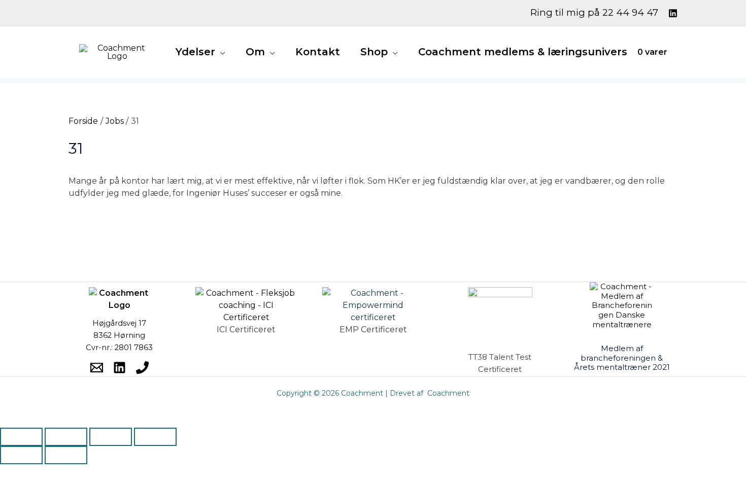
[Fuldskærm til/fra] (66, 437)
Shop (374, 52)
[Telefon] (142, 367)
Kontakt (317, 52)
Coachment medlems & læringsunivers (522, 52)
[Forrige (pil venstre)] (21, 455)
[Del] (110, 437)
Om (255, 52)
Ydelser (195, 52)
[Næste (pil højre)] (66, 455)
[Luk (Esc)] (155, 437)
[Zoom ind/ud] (21, 437)
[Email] (97, 367)
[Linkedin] (672, 13)
